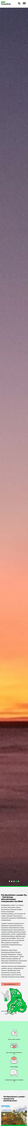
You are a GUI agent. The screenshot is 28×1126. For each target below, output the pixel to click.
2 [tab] (11, 881)
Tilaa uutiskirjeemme (10, 984)
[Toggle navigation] (24, 3)
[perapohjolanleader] (6, 3)
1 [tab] (9, 881)
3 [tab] (14, 881)
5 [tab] (18, 881)
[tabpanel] (14, 447)
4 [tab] (16, 881)
